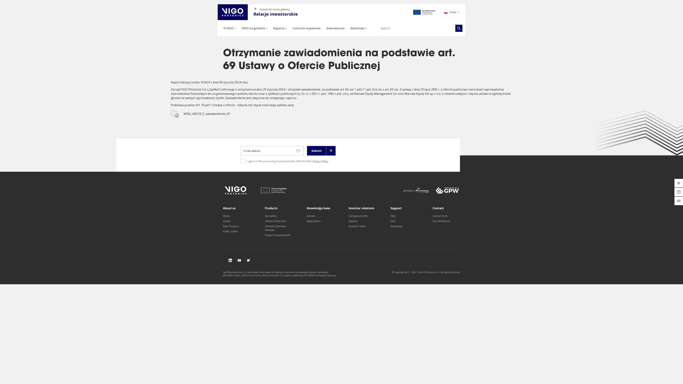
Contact (438, 208)
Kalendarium (335, 28)
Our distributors (441, 221)
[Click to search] (458, 28)
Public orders (230, 231)
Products (271, 208)
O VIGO (228, 28)
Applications (314, 221)
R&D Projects (231, 226)
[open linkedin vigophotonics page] (678, 192)
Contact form (440, 216)
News (226, 216)
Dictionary (396, 226)
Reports (353, 221)
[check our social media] (230, 260)
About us (229, 208)
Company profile (358, 216)
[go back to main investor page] (233, 12)
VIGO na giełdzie (253, 28)
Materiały (357, 28)
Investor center (357, 226)
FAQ (392, 221)
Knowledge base (318, 208)
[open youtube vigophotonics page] (678, 201)
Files (393, 216)
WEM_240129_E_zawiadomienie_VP (207, 114)
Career (227, 221)
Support (396, 208)
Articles (311, 216)
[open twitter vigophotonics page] (678, 183)
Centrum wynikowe (307, 28)
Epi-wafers (271, 216)
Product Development (277, 235)
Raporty (279, 28)
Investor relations (361, 208)
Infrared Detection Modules (275, 228)
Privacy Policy (320, 161)
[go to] (424, 12)
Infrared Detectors (275, 221)
